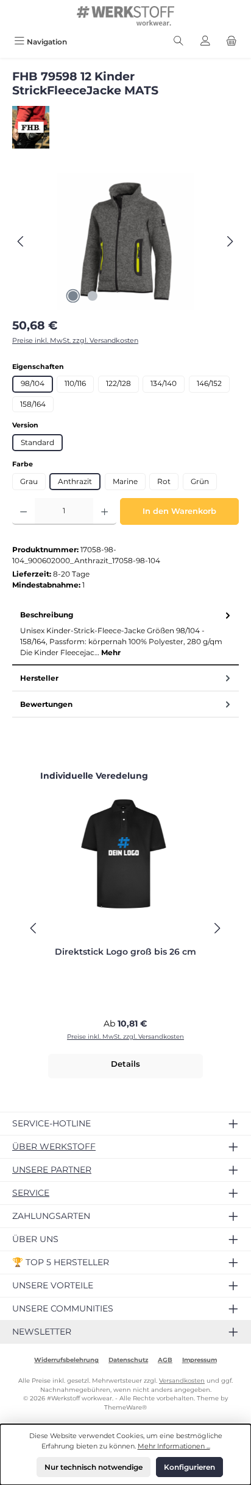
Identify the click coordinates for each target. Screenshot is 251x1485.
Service (30, 1192)
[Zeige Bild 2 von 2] (92, 296)
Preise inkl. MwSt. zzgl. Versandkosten (75, 340)
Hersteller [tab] (39, 678)
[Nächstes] (230, 241)
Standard (37, 442)
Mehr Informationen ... (174, 1446)
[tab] (125, 634)
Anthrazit (75, 481)
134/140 (163, 383)
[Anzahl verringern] (23, 511)
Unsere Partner (51, 1169)
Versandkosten (182, 1380)
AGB (165, 1360)
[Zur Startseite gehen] (125, 16)
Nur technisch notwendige (93, 1467)
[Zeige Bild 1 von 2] (73, 296)
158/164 (33, 404)
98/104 (32, 383)
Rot (164, 481)
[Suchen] (178, 42)
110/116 (75, 383)
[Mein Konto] (205, 42)
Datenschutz (128, 1360)
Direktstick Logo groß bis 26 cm (125, 952)
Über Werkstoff (54, 1146)
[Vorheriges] (21, 241)
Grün (200, 481)
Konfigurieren (189, 1467)
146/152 (209, 383)
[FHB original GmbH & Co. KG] (125, 127)
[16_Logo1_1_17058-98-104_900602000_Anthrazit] (125, 241)
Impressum (199, 1360)
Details (125, 1064)
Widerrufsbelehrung (66, 1360)
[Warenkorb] (231, 42)
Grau (29, 481)
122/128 (118, 383)
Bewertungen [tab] (46, 704)
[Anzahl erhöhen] (104, 511)
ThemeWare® (125, 1407)
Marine (125, 481)
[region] (125, 241)
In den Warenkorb (179, 511)
